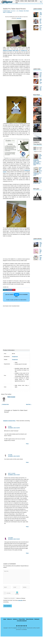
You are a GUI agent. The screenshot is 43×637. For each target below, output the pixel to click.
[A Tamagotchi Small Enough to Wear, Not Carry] (36, 251)
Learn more (19, 18)
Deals (26, 0)
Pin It (14, 289)
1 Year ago (35, 148)
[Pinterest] (21, 625)
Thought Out (24, 50)
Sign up (16, 294)
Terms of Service (29, 619)
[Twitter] (18, 625)
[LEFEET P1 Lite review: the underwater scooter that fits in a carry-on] (36, 21)
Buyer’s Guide (31, 0)
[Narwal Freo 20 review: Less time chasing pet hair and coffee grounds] (36, 27)
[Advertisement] (16, 87)
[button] (41, 2)
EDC (36, 0)
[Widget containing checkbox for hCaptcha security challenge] (11, 593)
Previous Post (5, 404)
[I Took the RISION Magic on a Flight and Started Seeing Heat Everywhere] (36, 88)
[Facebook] (16, 625)
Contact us (15, 619)
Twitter (4, 289)
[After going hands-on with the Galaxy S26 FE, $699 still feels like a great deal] (36, 81)
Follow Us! (9, 619)
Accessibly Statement (22, 620)
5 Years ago (38, 148)
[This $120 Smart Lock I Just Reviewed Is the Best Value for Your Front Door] (36, 14)
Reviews (21, 10)
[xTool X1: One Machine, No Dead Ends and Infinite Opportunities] (36, 75)
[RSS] (24, 625)
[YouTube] (23, 625)
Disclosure (36, 619)
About (4, 619)
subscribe (20, 600)
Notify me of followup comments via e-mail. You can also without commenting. (14, 600)
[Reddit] (26, 625)
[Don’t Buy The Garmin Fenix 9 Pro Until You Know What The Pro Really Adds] (36, 244)
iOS (25, 10)
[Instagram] (19, 625)
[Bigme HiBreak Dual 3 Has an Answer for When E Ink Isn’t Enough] (36, 257)
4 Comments (9, 12)
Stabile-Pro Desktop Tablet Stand (10, 50)
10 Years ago (40, 148)
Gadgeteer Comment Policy (9, 420)
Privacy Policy (22, 619)
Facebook (9, 289)
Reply (27, 443)
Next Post (29, 404)
